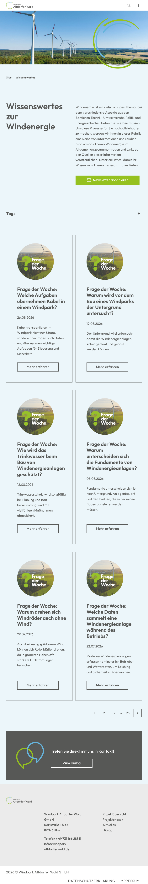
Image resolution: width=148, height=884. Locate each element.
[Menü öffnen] (138, 5)
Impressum (129, 881)
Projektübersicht (114, 814)
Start (9, 77)
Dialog (107, 830)
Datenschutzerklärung (91, 881)
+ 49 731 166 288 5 (68, 839)
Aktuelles (109, 825)
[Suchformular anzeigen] (129, 5)
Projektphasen (113, 819)
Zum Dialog (72, 763)
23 (128, 713)
